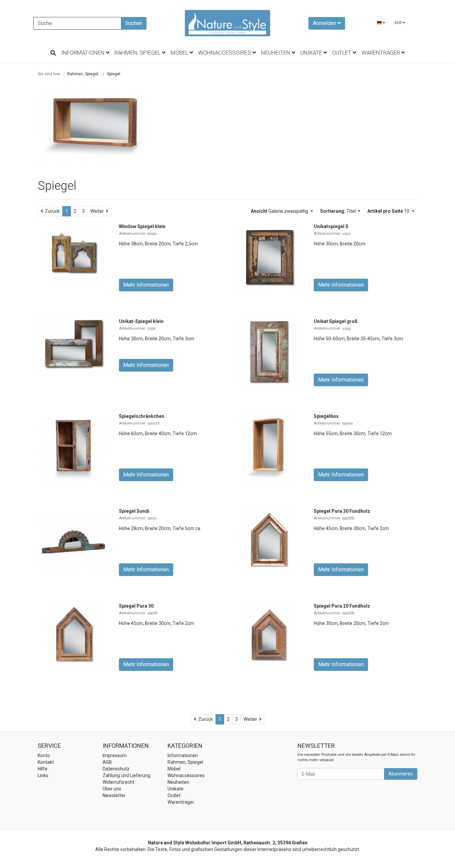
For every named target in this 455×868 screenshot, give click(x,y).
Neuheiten (276, 52)
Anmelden (325, 23)
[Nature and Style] (227, 23)
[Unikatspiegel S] (268, 257)
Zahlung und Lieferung (126, 775)
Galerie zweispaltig (280, 211)
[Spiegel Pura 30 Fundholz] (268, 541)
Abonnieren (400, 773)
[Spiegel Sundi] (73, 541)
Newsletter (114, 795)
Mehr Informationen (146, 285)
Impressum (115, 755)
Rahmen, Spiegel (138, 52)
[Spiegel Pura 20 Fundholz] (268, 636)
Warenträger (381, 52)
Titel (338, 211)
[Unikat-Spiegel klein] (73, 344)
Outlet (342, 52)
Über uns (112, 788)
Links (43, 775)
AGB (107, 762)
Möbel (180, 52)
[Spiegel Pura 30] (73, 636)
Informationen (83, 52)
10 (388, 211)
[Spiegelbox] (268, 446)
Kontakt (46, 762)
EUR (399, 23)
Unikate (311, 52)
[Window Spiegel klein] (73, 257)
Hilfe (42, 768)
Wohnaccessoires (225, 52)
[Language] (381, 23)
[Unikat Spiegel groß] (268, 352)
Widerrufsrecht (118, 782)
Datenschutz (116, 768)
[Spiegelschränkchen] (73, 446)
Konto (44, 755)
